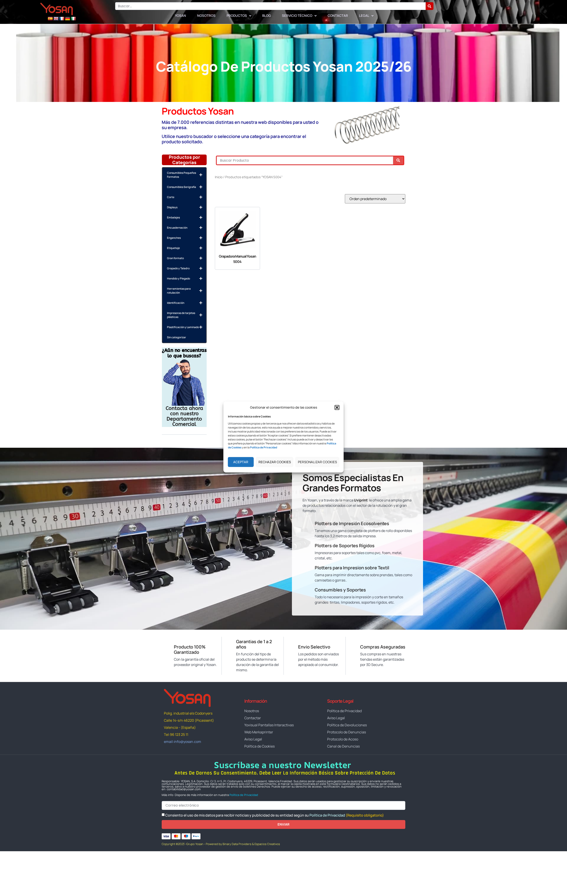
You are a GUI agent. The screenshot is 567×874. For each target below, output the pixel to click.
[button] (337, 407)
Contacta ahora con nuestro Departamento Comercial (184, 416)
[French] (61, 19)
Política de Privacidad (243, 795)
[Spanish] (50, 19)
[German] (67, 19)
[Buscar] (429, 6)
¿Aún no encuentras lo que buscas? (184, 353)
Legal (364, 15)
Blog (266, 15)
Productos (237, 15)
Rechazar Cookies (274, 462)
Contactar (338, 15)
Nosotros (206, 15)
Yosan (180, 15)
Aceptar (240, 462)
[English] (56, 19)
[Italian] (73, 19)
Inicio (219, 177)
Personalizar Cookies (317, 462)
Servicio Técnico (297, 15)
